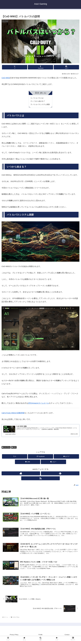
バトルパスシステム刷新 (41, 104)
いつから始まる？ (38, 101)
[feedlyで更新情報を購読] (60, 473)
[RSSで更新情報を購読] (40, 478)
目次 (37, 93)
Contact (67, 634)
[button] (66, 67)
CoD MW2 (6, 78)
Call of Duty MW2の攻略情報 (13, 413)
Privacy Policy (14, 634)
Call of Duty (7, 447)
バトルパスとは (37, 98)
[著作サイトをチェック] (21, 473)
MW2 (14, 447)
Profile (40, 634)
